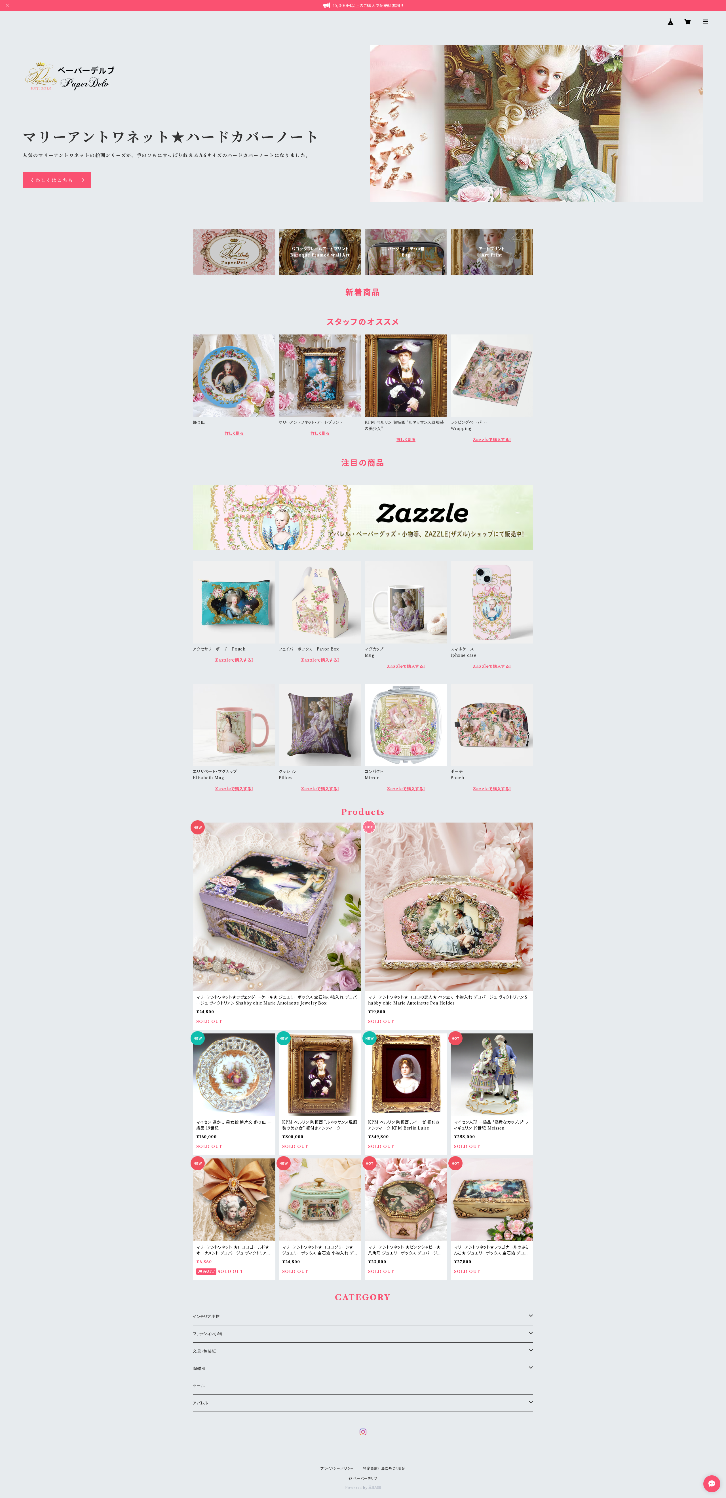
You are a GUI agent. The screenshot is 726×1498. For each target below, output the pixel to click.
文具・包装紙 (204, 1351)
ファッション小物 (207, 1333)
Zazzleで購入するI (492, 439)
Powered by (357, 1488)
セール (199, 1385)
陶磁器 (199, 1368)
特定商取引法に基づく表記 (384, 1468)
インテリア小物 (206, 1316)
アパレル (200, 1403)
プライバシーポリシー (337, 1468)
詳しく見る (234, 433)
